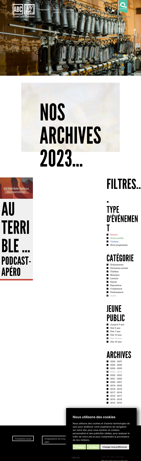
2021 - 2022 (116, 378)
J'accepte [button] (79, 447)
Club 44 (76, 457)
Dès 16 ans (116, 341)
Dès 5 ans (115, 327)
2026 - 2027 (116, 361)
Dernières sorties (119, 267)
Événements (116, 264)
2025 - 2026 (116, 364)
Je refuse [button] (93, 447)
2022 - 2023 (116, 375)
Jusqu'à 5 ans (117, 324)
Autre (113, 295)
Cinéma (114, 241)
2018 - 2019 (116, 388)
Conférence (116, 288)
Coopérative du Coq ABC (54, 440)
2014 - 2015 (116, 402)
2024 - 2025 (116, 368)
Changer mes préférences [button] (114, 447)
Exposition (116, 285)
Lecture (114, 278)
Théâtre (114, 271)
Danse (113, 281)
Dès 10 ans (116, 334)
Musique (115, 274)
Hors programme (119, 244)
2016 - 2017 (116, 395)
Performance (116, 292)
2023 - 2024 (116, 371)
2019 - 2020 (116, 385)
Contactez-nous (23, 438)
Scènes (114, 234)
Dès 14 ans (116, 338)
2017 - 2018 (116, 392)
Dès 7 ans (115, 331)
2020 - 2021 (116, 381)
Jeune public (117, 237)
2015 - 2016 (116, 399)
